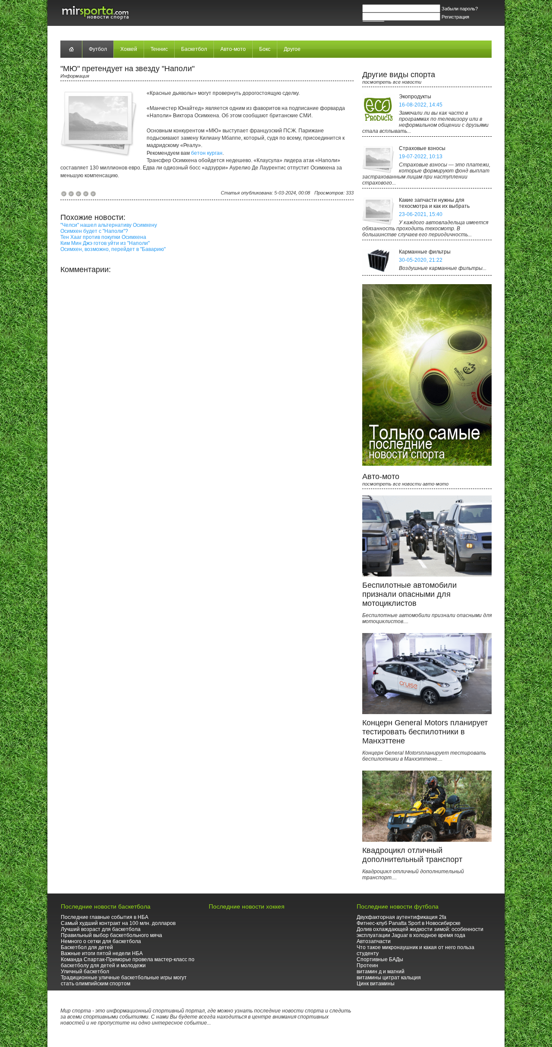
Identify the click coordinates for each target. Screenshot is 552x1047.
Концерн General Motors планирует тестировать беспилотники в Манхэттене (425, 731)
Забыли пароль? (460, 8)
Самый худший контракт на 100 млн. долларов (118, 923)
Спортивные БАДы (380, 959)
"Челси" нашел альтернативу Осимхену (108, 225)
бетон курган (207, 153)
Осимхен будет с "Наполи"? (94, 231)
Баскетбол (194, 49)
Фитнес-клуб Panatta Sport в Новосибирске (409, 923)
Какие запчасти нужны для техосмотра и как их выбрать (434, 203)
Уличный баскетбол (85, 972)
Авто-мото (233, 49)
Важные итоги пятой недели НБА (102, 953)
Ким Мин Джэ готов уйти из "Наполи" (105, 243)
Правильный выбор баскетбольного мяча (111, 935)
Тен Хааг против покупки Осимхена (103, 237)
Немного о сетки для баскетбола (101, 941)
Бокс (264, 49)
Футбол (98, 49)
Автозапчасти (374, 941)
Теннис (159, 49)
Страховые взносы (422, 148)
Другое (292, 49)
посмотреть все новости (391, 82)
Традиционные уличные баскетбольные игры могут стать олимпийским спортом (124, 981)
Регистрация (455, 16)
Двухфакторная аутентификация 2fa (401, 917)
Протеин (367, 965)
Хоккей (128, 49)
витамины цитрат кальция (389, 978)
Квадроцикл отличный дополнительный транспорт (412, 855)
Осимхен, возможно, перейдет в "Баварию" (113, 249)
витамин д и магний (381, 972)
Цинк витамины (376, 984)
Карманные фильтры (425, 252)
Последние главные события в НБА (104, 917)
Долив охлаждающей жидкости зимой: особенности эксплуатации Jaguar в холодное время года (420, 932)
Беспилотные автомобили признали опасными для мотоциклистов (409, 594)
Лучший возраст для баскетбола (101, 929)
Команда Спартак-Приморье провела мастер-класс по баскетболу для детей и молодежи (127, 962)
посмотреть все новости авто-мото (405, 483)
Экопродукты (415, 97)
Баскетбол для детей (87, 947)
